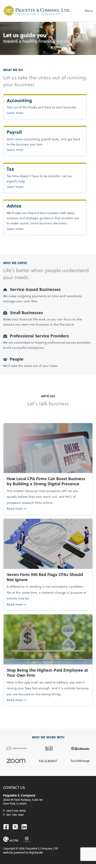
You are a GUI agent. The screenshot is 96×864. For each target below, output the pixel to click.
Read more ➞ (48, 508)
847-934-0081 (15, 815)
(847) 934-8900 (16, 811)
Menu (89, 10)
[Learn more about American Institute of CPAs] (11, 839)
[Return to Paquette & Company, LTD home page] (36, 10)
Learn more (30, 112)
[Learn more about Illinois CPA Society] (27, 839)
